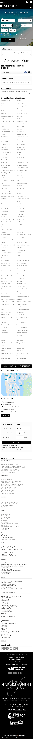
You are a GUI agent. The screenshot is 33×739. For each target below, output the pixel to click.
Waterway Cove (5, 358)
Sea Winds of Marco (6, 281)
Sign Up (6, 415)
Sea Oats (3, 278)
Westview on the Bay (7, 361)
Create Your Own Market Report (16, 366)
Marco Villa (4, 214)
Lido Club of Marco (21, 196)
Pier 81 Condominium (22, 242)
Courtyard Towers (21, 142)
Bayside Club (5, 113)
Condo (13, 35)
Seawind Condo (5, 294)
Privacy (16, 737)
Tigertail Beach (5, 507)
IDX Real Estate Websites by (9, 735)
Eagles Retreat (20, 157)
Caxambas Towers (21, 131)
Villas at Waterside (6, 348)
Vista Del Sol (19, 350)
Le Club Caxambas (6, 193)
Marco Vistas (20, 214)
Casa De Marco (5, 129)
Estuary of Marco (5, 165)
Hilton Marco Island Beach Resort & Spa (13, 466)
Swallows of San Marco (7, 325)
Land (18, 35)
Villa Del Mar (19, 340)
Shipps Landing (5, 296)
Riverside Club (5, 255)
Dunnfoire (19, 155)
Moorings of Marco (6, 229)
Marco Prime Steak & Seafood (10, 526)
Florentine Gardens (21, 165)
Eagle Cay (4, 157)
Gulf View (4, 178)
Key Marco (19, 191)
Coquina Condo (5, 144)
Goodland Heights (21, 170)
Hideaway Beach (5, 185)
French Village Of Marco (8, 170)
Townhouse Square (21, 327)
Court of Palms (5, 142)
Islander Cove (20, 188)
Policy (24, 700)
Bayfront (3, 111)
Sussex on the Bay (21, 322)
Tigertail (3, 330)
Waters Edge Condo (22, 353)
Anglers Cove (20, 103)
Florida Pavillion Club (22, 167)
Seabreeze (19, 281)
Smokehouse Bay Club (22, 296)
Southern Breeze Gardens (23, 301)
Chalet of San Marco (22, 134)
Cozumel (3, 147)
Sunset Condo (5, 314)
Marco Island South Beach (9, 504)
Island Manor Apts (6, 191)
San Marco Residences (22, 260)
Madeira (3, 198)
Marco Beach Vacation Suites (10, 471)
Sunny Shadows (20, 312)
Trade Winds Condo (22, 330)
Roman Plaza (4, 258)
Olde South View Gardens (23, 234)
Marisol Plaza (20, 219)
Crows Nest (4, 149)
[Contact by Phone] (27, 2)
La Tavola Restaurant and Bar (10, 523)
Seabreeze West (20, 286)
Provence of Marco (6, 252)
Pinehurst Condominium (23, 245)
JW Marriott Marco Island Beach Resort (13, 467)
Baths (10, 28)
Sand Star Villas (5, 265)
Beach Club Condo (21, 113)
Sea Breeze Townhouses (23, 276)
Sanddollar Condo (6, 271)
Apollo (3, 106)
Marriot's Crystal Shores (8, 472)
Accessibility (5, 737)
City (2, 18)
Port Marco (19, 247)
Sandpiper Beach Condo (8, 276)
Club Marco (4, 136)
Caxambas (19, 129)
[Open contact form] (31, 2)
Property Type (5, 33)
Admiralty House (5, 100)
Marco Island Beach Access (9, 502)
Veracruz (3, 340)
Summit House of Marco (23, 309)
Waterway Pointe (21, 358)
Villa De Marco (20, 348)
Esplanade (19, 160)
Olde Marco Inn (5, 234)
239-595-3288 (16, 661)
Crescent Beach (20, 147)
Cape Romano (20, 126)
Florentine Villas (5, 167)
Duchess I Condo (6, 155)
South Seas (19, 299)
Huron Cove (19, 185)
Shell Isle (18, 294)
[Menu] (31, 7)
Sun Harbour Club (6, 312)
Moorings (19, 224)
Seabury (3, 289)
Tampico (18, 325)
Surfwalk (3, 322)
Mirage (3, 216)
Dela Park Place (20, 149)
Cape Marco (4, 126)
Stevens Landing (5, 309)
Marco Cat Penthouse (7, 209)
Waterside (19, 356)
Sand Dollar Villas (21, 263)
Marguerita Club (20, 216)
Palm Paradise (20, 237)
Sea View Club (20, 278)
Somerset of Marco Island (8, 299)
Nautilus (3, 232)
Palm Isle (3, 237)
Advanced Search (22, 38)
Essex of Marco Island (22, 162)
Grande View (20, 173)
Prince (3, 250)
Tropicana (4, 338)
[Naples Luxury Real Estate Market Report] (16, 384)
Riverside (18, 252)
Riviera (18, 255)
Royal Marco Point (21, 258)
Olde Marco (19, 232)
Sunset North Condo (6, 317)
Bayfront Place (20, 111)
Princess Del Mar (21, 250)
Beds (2, 28)
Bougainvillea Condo (22, 121)
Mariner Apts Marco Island (8, 219)
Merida (18, 222)
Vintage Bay (4, 350)
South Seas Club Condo (7, 301)
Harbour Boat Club (21, 183)
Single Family (5, 35)
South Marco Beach (7, 505)
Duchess (18, 152)
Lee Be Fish (4, 525)
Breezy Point (4, 124)
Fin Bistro (4, 520)
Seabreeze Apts (5, 283)
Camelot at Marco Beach (23, 124)
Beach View (19, 116)
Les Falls (18, 193)
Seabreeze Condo (21, 283)
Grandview (19, 175)
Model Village (5, 227)
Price (2, 23)
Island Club (4, 188)
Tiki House (4, 327)
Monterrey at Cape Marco (23, 227)
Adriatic (18, 100)
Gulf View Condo (21, 178)
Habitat (18, 180)
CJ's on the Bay (5, 516)
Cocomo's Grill (5, 517)
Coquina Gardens (21, 144)
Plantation (4, 247)
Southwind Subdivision (7, 304)
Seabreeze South (6, 286)
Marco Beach (4, 203)
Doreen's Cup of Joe (7, 519)
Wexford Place (20, 361)
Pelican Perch (20, 240)
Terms (11, 737)
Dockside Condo (6, 152)
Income (24, 35)
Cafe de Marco (5, 514)
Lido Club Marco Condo (8, 196)
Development (21, 18)
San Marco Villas (5, 263)
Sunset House (20, 314)
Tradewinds (4, 332)
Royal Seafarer (5, 260)
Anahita (3, 103)
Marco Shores (20, 211)
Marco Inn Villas (20, 209)
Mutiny (18, 229)
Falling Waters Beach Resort (9, 464)
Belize (18, 118)
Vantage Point (20, 338)
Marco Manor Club (6, 211)
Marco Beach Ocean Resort (9, 469)
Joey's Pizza (4, 522)
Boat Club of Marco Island (8, 121)
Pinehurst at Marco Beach (8, 245)
